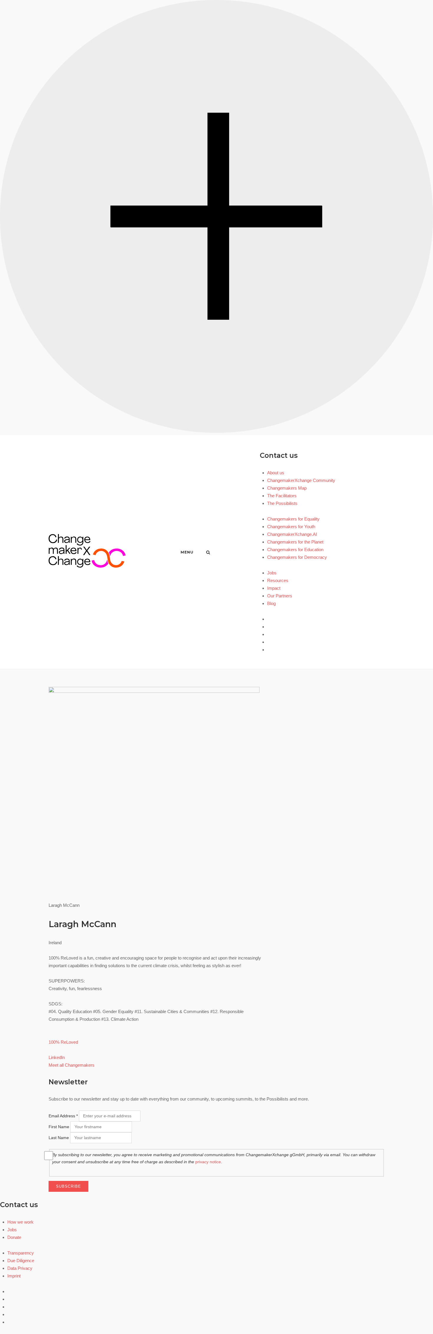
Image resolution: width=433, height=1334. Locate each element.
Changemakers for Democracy (297, 557)
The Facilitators (282, 495)
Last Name (59, 1137)
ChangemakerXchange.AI (292, 534)
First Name (59, 1126)
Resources (277, 580)
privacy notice (208, 1161)
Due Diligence (20, 1260)
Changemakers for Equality (293, 518)
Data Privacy (19, 1268)
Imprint (14, 1275)
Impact (273, 588)
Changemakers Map (287, 487)
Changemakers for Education (295, 549)
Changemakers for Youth (291, 526)
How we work (20, 1221)
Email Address (63, 1115)
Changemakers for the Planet (295, 541)
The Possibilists (282, 503)
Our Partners (279, 595)
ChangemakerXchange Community (301, 480)
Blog (271, 603)
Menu (187, 552)
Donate (14, 1237)
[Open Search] (208, 552)
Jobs (272, 572)
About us (275, 472)
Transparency (20, 1252)
